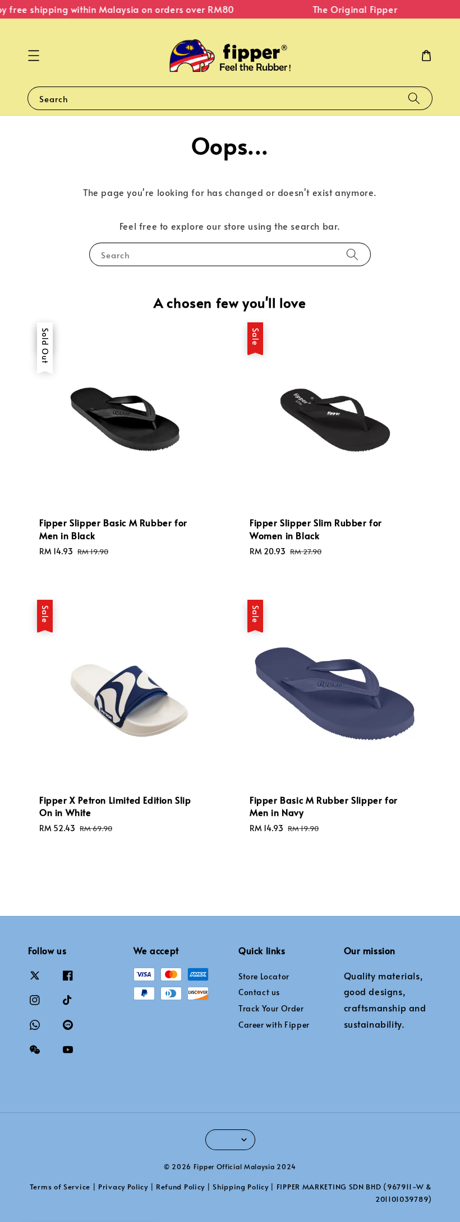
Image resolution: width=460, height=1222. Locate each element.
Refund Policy (180, 1187)
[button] (33, 55)
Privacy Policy (123, 1187)
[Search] (414, 98)
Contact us (259, 992)
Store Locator (263, 977)
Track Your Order (271, 1008)
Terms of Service (60, 1187)
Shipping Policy (241, 1187)
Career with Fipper (274, 1024)
